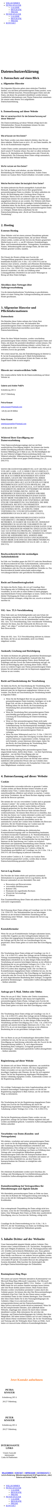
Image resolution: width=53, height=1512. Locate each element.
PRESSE (14, 12)
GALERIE (15, 7)
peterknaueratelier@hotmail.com (13, 424)
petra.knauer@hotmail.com (11, 407)
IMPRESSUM (30, 1473)
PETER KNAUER (13, 14)
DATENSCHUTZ (43, 1473)
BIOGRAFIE (16, 10)
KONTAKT (11, 23)
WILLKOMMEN (13, 3)
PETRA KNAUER (13, 5)
